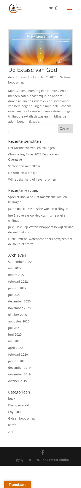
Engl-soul (15, 412)
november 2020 (19, 308)
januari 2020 (17, 361)
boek (11, 399)
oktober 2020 (17, 315)
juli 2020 (14, 328)
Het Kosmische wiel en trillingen (31, 148)
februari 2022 (18, 281)
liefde (12, 425)
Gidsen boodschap (21, 418)
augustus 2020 (18, 321)
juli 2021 (14, 295)
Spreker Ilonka (26, 77)
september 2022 (20, 262)
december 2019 (19, 368)
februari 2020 (18, 354)
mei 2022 (14, 268)
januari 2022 (17, 288)
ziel (10, 432)
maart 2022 (16, 275)
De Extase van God (32, 70)
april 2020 (15, 348)
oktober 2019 (17, 381)
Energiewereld (18, 405)
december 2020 (19, 301)
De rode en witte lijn (23, 173)
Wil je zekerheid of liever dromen (32, 179)
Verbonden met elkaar (24, 166)
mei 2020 (14, 341)
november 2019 (19, 374)
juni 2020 (15, 334)
